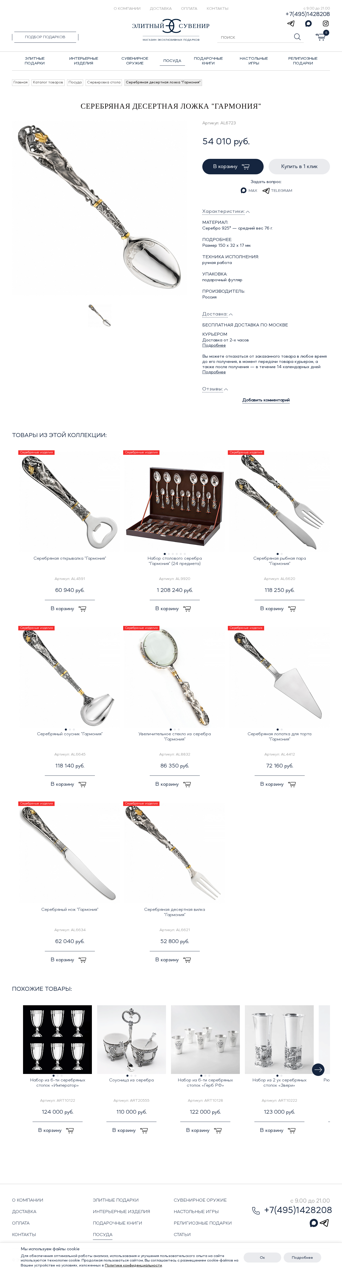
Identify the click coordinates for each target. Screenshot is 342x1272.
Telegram (281, 191)
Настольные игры (196, 1212)
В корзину (226, 166)
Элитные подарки (116, 1200)
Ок (262, 1258)
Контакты (217, 9)
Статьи (182, 1235)
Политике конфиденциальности (133, 1266)
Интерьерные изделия (121, 1212)
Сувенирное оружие (200, 1200)
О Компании (127, 9)
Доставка (161, 9)
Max (253, 191)
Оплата (189, 9)
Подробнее (214, 345)
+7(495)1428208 (307, 14)
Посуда (102, 1235)
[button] (318, 1069)
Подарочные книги (117, 1223)
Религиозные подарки (203, 1223)
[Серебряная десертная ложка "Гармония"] (99, 208)
